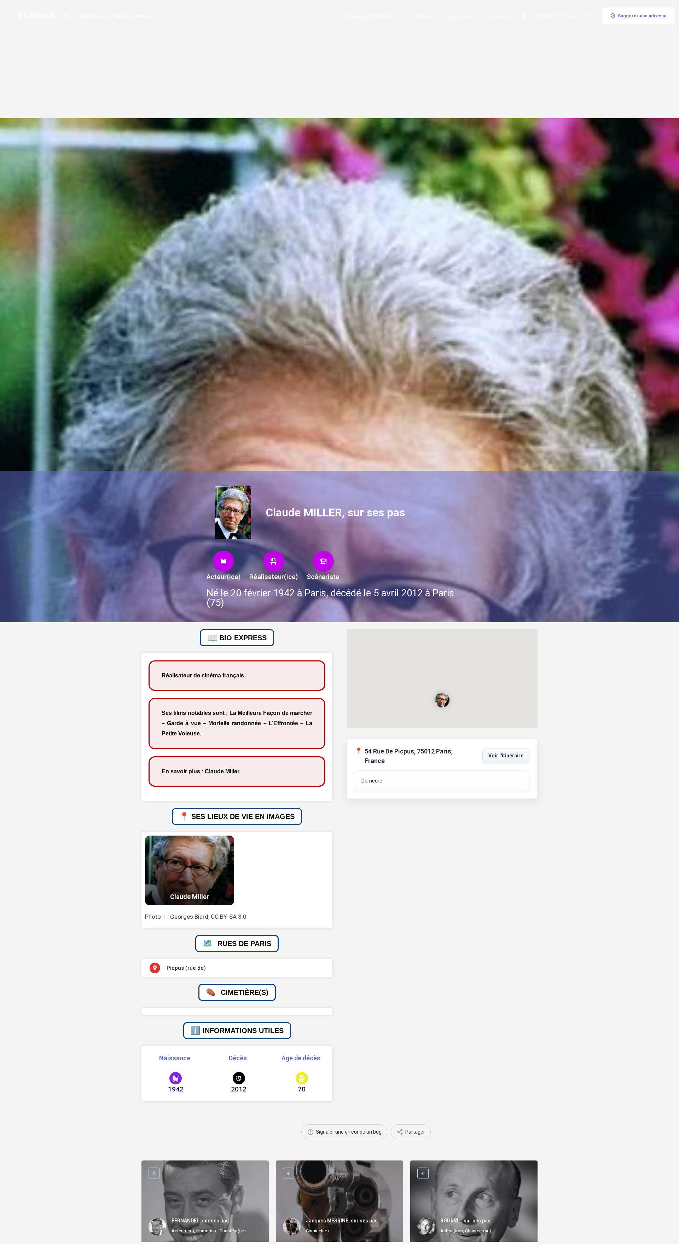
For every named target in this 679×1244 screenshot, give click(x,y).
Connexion (542, 16)
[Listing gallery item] (189, 870)
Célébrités (422, 16)
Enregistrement (579, 16)
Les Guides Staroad (368, 16)
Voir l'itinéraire (505, 755)
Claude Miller (222, 771)
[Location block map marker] (442, 700)
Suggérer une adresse (642, 15)
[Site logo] (31, 15)
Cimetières (498, 16)
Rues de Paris (460, 16)
